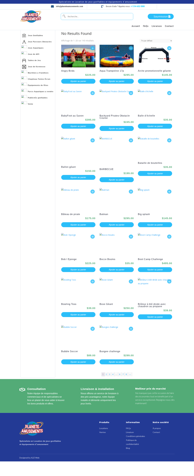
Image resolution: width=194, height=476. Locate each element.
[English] (169, 6)
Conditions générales (135, 436)
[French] (164, 6)
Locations (103, 428)
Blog (128, 448)
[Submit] (64, 16)
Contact (169, 26)
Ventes (102, 432)
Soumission (161, 16)
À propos (157, 428)
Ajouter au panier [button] (78, 81)
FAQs (146, 26)
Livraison (157, 26)
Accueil (136, 26)
